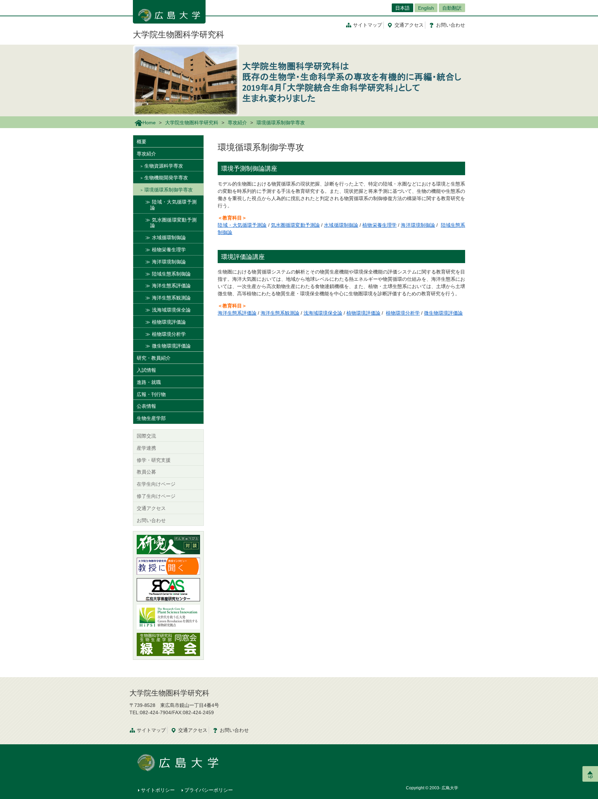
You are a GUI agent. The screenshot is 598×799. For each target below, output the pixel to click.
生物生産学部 (151, 418)
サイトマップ (367, 25)
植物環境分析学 (403, 313)
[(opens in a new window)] (168, 544)
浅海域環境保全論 (322, 313)
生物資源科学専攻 (163, 166)
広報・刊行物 (151, 394)
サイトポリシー (158, 790)
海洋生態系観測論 (280, 313)
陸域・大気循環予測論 (242, 225)
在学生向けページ (156, 484)
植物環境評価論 (363, 313)
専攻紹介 (237, 122)
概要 (141, 141)
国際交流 (146, 436)
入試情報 (146, 370)
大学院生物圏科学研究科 (178, 34)
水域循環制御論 (341, 225)
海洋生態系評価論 (237, 313)
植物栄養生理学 (379, 225)
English (426, 8)
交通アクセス (151, 508)
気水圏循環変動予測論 (295, 225)
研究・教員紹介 (154, 358)
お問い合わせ (151, 520)
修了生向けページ (156, 496)
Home (149, 122)
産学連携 (146, 448)
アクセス (409, 25)
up (590, 776)
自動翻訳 (452, 8)
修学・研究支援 (154, 460)
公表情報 (146, 406)
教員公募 (146, 472)
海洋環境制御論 (418, 225)
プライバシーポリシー (208, 790)
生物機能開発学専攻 (166, 177)
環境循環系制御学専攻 (168, 189)
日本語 (402, 8)
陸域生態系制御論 (171, 274)
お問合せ (450, 25)
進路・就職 (149, 382)
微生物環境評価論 (443, 313)
